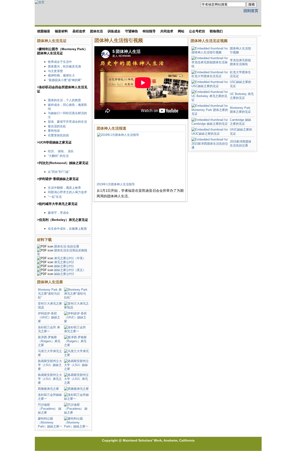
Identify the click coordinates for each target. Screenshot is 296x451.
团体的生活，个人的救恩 (64, 100)
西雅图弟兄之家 (48, 388)
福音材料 (61, 31)
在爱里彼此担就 (58, 135)
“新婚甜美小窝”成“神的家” (65, 80)
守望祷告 (131, 31)
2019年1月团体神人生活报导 (116, 184)
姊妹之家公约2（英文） (70, 270)
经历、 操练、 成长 (61, 151)
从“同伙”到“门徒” (59, 172)
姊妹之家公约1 (64, 266)
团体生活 (96, 31)
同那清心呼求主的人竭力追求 (67, 192)
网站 (181, 31)
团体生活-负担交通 (66, 246)
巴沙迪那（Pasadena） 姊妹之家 (49, 408)
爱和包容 (54, 130)
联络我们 (216, 31)
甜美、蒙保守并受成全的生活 (67, 121)
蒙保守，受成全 (58, 212)
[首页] (39, 2)
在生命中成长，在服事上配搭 (67, 228)
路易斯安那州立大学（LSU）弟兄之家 (50, 378)
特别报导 (149, 31)
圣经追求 (78, 31)
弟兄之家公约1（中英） (70, 258)
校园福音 (43, 31)
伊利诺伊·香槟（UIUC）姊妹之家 (49, 317)
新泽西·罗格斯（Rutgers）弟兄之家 (49, 341)
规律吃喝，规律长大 (61, 75)
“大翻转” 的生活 (58, 156)
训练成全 (114, 31)
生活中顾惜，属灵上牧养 (64, 187)
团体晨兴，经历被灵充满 (64, 66)
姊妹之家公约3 (64, 274)
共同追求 (166, 31)
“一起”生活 (55, 196)
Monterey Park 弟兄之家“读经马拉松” (50, 293)
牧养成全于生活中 (60, 62)
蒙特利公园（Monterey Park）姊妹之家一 (50, 422)
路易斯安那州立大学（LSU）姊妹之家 (50, 365)
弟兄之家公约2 (64, 262)
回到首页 (251, 11)
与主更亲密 (55, 71)
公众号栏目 (197, 31)
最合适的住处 (57, 126)
